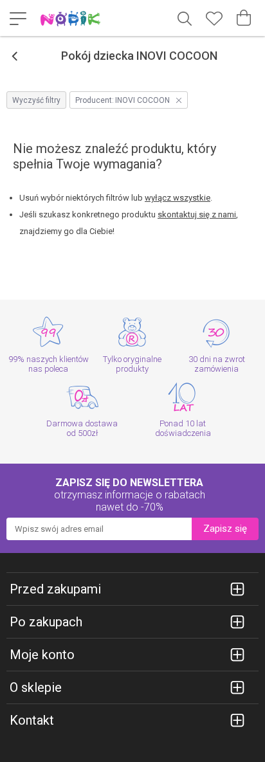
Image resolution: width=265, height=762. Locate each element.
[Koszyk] (243, 18)
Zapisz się (225, 528)
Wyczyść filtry (36, 100)
